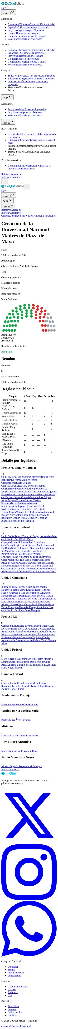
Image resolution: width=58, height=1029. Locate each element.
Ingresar (5, 177)
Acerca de (16, 174)
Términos (15, 1026)
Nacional (7, 13)
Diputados (13, 966)
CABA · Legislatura (18, 986)
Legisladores (14, 975)
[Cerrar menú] (27, 186)
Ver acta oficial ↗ (10, 769)
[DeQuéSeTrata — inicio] (12, 5)
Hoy (3, 7)
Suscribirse (15, 177)
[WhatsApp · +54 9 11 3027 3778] (29, 955)
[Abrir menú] (4, 181)
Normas (6, 123)
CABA (5, 98)
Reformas (6, 174)
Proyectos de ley (16, 972)
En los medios (15, 1012)
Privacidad (25, 1026)
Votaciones (50, 215)
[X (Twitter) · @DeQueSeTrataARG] (29, 842)
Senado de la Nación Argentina (28, 215)
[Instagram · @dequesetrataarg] (29, 899)
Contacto (12, 1015)
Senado (11, 969)
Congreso (6, 215)
